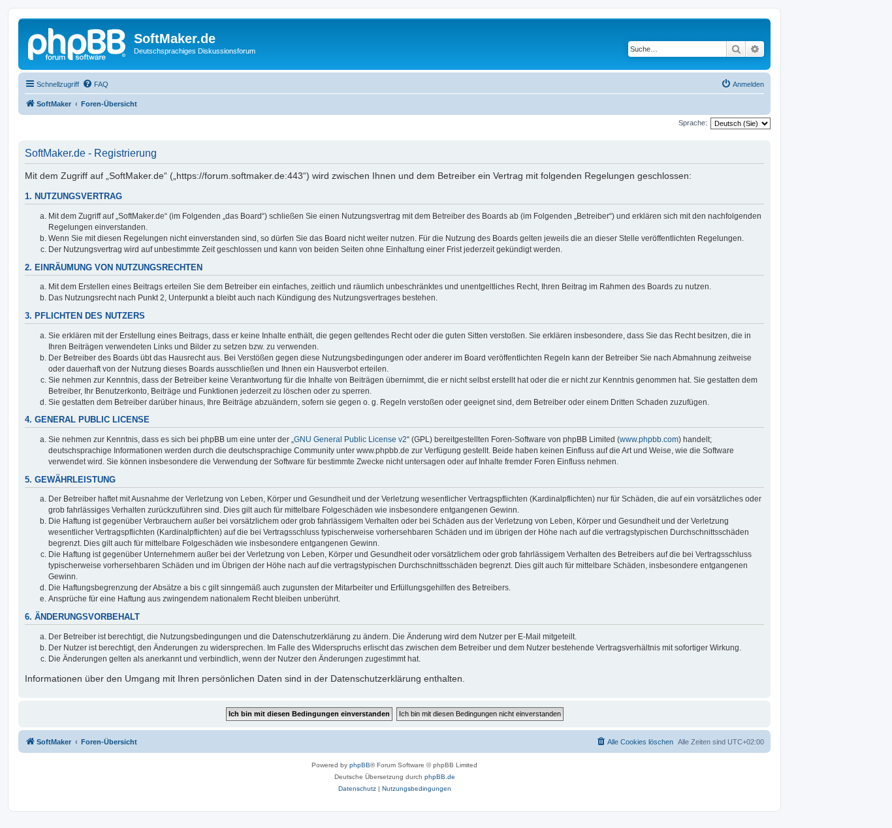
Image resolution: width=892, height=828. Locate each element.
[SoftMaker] (78, 42)
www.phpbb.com (649, 439)
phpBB (359, 765)
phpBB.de (439, 776)
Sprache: (692, 123)
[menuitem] (95, 84)
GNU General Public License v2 (350, 439)
